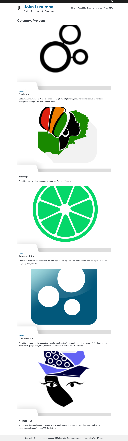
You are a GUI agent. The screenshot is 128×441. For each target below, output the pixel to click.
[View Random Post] (109, 1)
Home (73, 8)
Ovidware (24, 94)
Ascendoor (77, 438)
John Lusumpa (38, 6)
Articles (99, 8)
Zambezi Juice (26, 256)
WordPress (97, 438)
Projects (90, 8)
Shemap (23, 176)
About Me (82, 8)
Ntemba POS (26, 420)
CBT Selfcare (26, 338)
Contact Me (108, 8)
